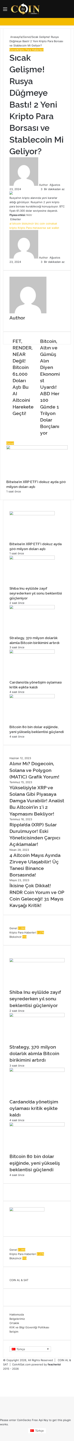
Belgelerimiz (17, 1318)
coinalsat (51, 223)
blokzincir (28, 223)
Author (43, 184)
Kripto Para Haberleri (30, 49)
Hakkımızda (16, 1314)
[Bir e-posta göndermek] (49, 184)
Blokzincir (15, 936)
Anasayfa (15, 37)
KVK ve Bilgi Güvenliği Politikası (29, 1327)
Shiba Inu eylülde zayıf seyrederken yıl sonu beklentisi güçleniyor (35, 593)
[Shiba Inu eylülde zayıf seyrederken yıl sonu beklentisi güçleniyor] (32, 558)
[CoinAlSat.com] (25, 9)
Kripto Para (25, 227)
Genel (27, 37)
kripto (13, 227)
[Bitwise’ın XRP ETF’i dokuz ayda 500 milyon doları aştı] (32, 514)
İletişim (13, 1331)
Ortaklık (14, 1323)
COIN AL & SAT (18, 1280)
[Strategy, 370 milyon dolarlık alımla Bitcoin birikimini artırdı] (32, 608)
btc (37, 223)
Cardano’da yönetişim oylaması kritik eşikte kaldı (33, 1108)
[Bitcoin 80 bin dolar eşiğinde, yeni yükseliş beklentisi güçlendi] (32, 697)
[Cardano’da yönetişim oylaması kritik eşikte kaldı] (32, 652)
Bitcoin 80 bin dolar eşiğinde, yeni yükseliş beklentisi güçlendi (34, 1163)
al (10, 223)
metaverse (39, 227)
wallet (55, 227)
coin (42, 223)
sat (49, 227)
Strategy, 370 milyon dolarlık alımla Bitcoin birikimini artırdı (34, 1053)
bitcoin (16, 223)
